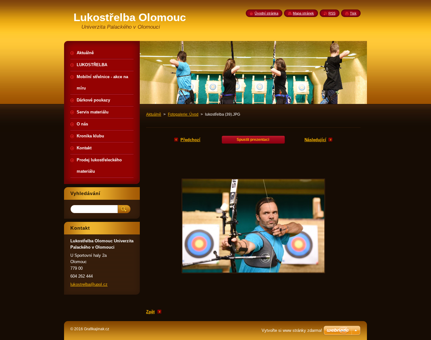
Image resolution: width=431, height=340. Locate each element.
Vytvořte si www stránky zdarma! (292, 330)
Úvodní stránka (266, 13)
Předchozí (190, 139)
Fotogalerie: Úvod (183, 114)
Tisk (353, 13)
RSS (331, 13)
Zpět (150, 311)
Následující (315, 139)
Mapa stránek (303, 13)
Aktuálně (153, 114)
